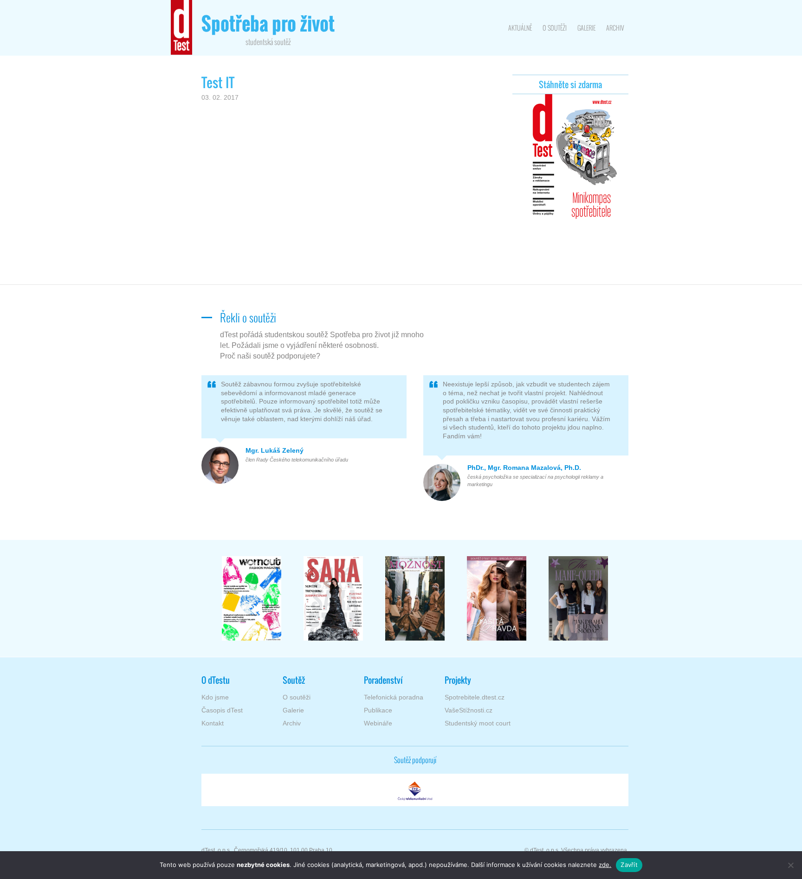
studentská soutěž (268, 30)
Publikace (378, 710)
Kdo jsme (215, 697)
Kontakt (212, 723)
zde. (605, 864)
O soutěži (555, 27)
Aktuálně (520, 27)
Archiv (615, 27)
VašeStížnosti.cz (468, 710)
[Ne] (790, 865)
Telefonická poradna (393, 697)
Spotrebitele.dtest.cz (474, 697)
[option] (251, 598)
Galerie (586, 27)
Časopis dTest (222, 710)
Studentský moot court (478, 723)
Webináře (378, 723)
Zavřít (629, 864)
